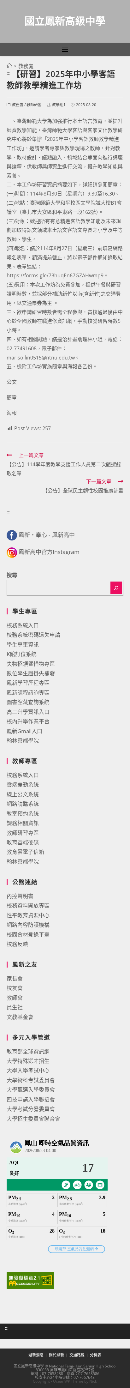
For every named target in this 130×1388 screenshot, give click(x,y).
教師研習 (34, 104)
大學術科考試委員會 (31, 1080)
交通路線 (77, 1355)
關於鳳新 (56, 1355)
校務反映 (17, 944)
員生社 (15, 1007)
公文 (12, 381)
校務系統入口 (23, 625)
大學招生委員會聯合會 (33, 1118)
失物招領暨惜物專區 (31, 663)
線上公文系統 (23, 794)
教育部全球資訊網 (28, 1051)
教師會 (15, 997)
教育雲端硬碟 (23, 842)
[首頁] (9, 66)
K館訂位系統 (22, 654)
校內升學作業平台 (28, 721)
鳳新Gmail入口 (24, 731)
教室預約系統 (23, 813)
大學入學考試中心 (28, 1070)
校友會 (15, 988)
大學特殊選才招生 (28, 1061)
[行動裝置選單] (65, 49)
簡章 (12, 397)
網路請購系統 (23, 803)
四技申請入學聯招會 (31, 1099)
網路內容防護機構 (28, 924)
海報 (12, 412)
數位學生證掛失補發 (31, 673)
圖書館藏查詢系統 (28, 702)
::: (8, 72)
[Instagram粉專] (12, 552)
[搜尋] (116, 588)
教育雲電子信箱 (25, 851)
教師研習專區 (23, 832)
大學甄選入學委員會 (31, 1089)
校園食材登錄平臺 (28, 934)
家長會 (15, 978)
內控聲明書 (20, 896)
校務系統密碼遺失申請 (33, 634)
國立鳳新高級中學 (65, 20)
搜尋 (12, 575)
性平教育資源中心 (28, 915)
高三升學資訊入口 (28, 711)
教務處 (17, 104)
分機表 (95, 1355)
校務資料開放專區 (28, 905)
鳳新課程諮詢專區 (28, 692)
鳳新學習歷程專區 (28, 682)
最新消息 (36, 1355)
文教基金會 (20, 1017)
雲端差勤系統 (23, 784)
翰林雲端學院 (23, 740)
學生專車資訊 (23, 644)
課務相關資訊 (23, 823)
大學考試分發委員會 (31, 1109)
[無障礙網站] (30, 1279)
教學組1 (59, 104)
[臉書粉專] (12, 535)
